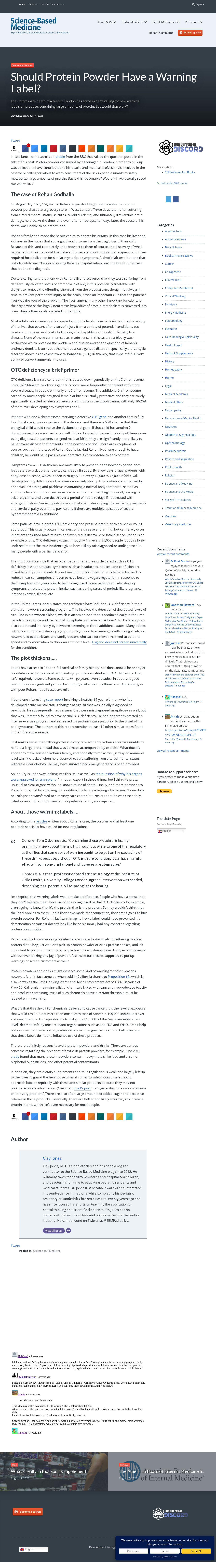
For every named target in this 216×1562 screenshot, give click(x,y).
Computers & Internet (179, 288)
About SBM (105, 22)
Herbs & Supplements (179, 353)
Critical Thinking (175, 296)
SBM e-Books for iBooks (180, 172)
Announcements (175, 239)
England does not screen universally (119, 642)
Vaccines (170, 516)
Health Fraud (173, 345)
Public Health (173, 467)
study (15, 1056)
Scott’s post (82, 1088)
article (60, 156)
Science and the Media (179, 492)
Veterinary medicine (178, 524)
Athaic (174, 716)
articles (41, 821)
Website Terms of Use (52, 4)
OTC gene (99, 417)
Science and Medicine (22, 65)
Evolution (171, 329)
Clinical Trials (173, 280)
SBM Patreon (194, 32)
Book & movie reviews (179, 255)
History (169, 361)
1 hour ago (179, 685)
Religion (170, 475)
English (166, 831)
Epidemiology (173, 321)
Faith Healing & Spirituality (182, 337)
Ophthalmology (175, 443)
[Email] (68, 1230)
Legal (168, 386)
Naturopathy (173, 410)
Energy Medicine (175, 312)
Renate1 (176, 697)
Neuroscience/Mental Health (183, 418)
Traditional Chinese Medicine (183, 508)
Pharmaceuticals (175, 451)
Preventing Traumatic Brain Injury (182, 701)
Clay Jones (16, 115)
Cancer (169, 264)
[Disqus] (79, 1304)
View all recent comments (173, 554)
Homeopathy (173, 369)
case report (54, 699)
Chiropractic (173, 272)
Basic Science (173, 247)
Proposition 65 (119, 976)
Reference (192, 22)
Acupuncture (173, 231)
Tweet (15, 141)
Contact (33, 4)
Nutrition (171, 426)
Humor (169, 377)
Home (22, 4)
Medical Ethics (174, 402)
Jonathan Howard (182, 605)
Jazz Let (175, 643)
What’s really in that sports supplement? (49, 1471)
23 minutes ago (184, 631)
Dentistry (171, 304)
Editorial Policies (132, 22)
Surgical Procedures (178, 500)
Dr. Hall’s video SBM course (172, 183)
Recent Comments (161, 32)
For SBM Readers (164, 22)
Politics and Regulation (179, 459)
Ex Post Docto (179, 561)
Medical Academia (176, 394)
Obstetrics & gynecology (180, 435)
